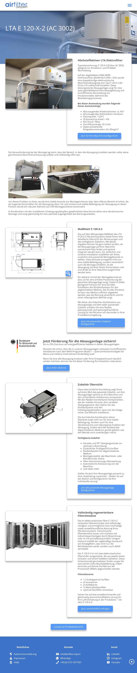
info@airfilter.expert (70, 654)
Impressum (19, 658)
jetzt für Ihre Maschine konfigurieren (99, 135)
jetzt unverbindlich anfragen (95, 608)
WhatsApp (65, 658)
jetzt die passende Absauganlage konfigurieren (97, 489)
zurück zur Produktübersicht (68, 626)
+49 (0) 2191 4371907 (70, 662)
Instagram (116, 658)
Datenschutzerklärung (25, 654)
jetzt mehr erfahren (56, 367)
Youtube (115, 662)
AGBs (16, 662)
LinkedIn (115, 654)
